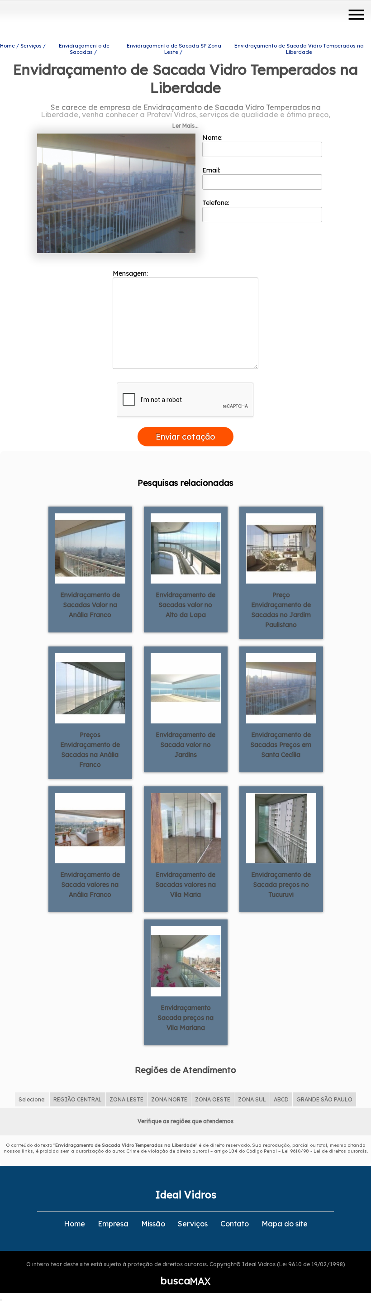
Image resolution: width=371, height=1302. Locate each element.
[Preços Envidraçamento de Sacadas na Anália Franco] (90, 687)
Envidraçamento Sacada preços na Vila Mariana (186, 1018)
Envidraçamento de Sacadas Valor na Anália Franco (90, 605)
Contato (234, 1223)
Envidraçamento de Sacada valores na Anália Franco (90, 885)
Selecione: (32, 1099)
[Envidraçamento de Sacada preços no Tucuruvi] (281, 827)
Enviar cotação (185, 436)
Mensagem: (131, 273)
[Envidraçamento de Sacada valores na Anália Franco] (90, 827)
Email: (212, 170)
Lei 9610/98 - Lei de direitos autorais (324, 1151)
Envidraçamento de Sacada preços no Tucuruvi (281, 885)
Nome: (213, 138)
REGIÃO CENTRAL (77, 1099)
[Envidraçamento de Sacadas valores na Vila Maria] (186, 827)
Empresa (113, 1223)
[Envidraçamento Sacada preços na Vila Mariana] (186, 960)
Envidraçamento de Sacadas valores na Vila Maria (186, 885)
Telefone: (216, 203)
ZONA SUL (252, 1099)
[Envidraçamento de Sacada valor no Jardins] (186, 687)
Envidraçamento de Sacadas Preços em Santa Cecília (281, 745)
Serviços (193, 1223)
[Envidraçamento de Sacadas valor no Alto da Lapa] (186, 547)
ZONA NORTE (169, 1099)
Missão (153, 1223)
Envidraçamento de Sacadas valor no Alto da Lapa (185, 605)
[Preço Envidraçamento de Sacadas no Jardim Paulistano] (281, 547)
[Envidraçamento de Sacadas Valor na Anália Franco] (90, 547)
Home (74, 1223)
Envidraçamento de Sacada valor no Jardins (185, 745)
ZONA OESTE (212, 1099)
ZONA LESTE (126, 1099)
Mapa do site (285, 1223)
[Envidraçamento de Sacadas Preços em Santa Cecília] (281, 687)
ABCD (281, 1099)
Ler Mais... (185, 125)
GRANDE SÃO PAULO (324, 1099)
